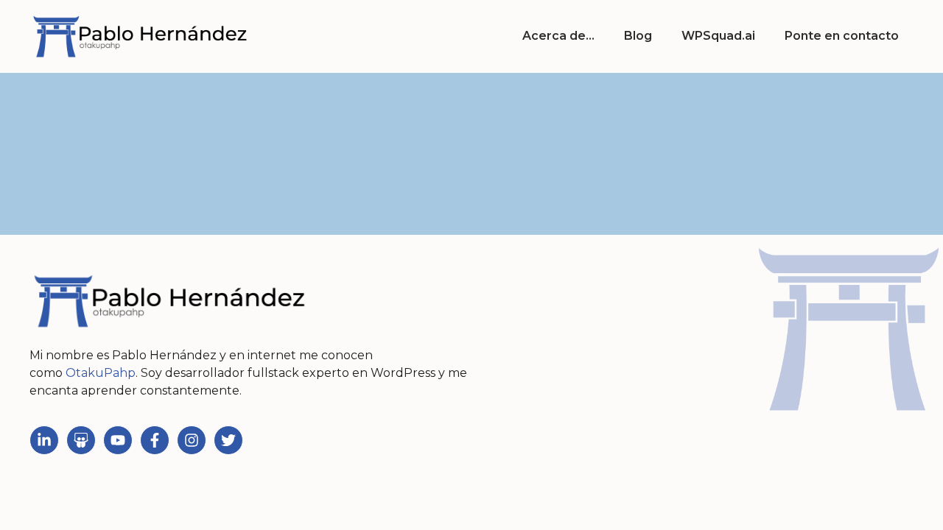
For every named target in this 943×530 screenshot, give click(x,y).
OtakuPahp (101, 373)
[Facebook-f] (154, 440)
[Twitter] (228, 440)
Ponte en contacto (842, 36)
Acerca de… (558, 36)
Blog (638, 36)
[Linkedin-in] (44, 440)
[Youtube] (118, 440)
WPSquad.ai (718, 36)
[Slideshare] (81, 440)
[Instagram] (191, 440)
